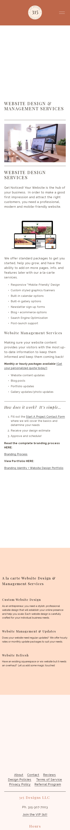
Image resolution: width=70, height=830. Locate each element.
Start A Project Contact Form (45, 416)
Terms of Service (49, 779)
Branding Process (16, 454)
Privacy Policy (20, 784)
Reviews (49, 775)
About (18, 775)
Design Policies (19, 779)
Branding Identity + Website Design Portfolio (33, 468)
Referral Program (48, 784)
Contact (33, 775)
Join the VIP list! (35, 814)
